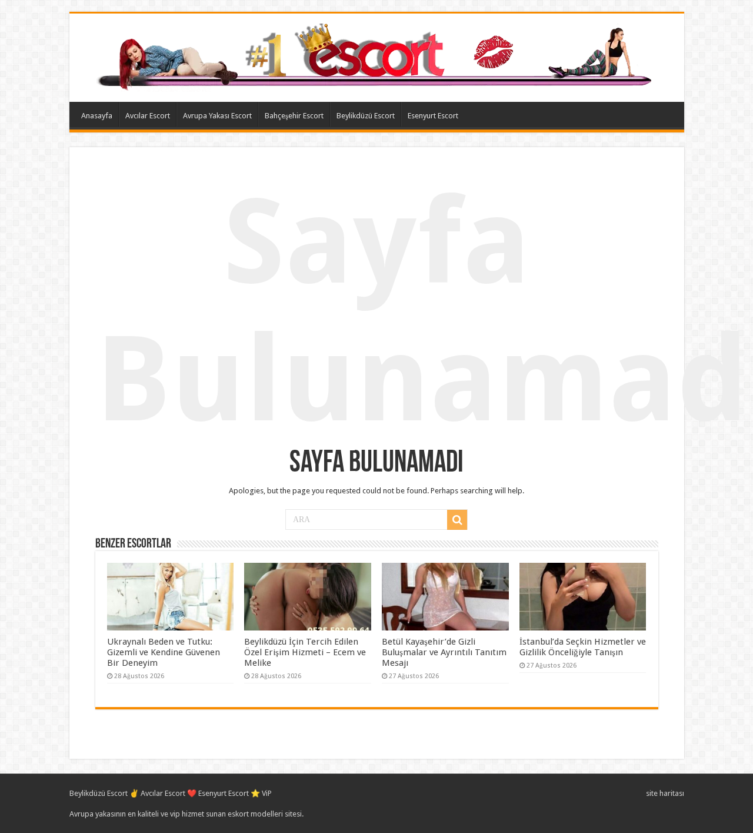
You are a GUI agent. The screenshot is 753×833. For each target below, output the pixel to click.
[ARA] (457, 520)
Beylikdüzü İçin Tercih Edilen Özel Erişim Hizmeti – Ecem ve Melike (305, 652)
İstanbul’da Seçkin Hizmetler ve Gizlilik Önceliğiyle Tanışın (582, 647)
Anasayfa (96, 115)
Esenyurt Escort (433, 115)
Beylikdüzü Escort (365, 115)
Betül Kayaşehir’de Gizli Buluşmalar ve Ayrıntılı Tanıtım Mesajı (444, 652)
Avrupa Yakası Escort (217, 115)
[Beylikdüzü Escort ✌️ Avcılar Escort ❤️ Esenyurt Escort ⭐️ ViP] (376, 55)
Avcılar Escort (147, 115)
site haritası (665, 793)
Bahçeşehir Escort (294, 115)
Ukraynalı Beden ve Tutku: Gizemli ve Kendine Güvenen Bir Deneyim (163, 652)
